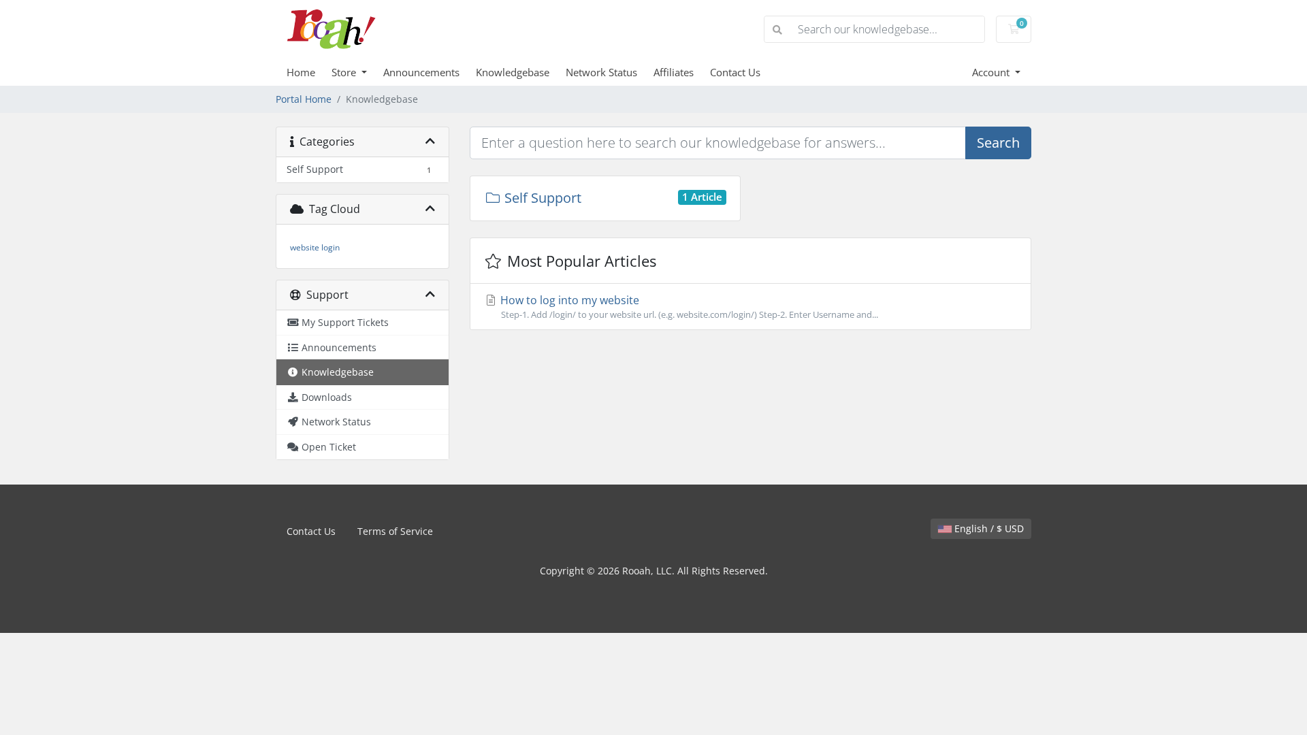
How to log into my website (688, 307)
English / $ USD (988, 528)
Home (301, 72)
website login (315, 247)
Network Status (601, 72)
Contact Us (735, 72)
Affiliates (674, 72)
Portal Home (304, 99)
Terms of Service (395, 531)
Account (992, 72)
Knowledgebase (512, 72)
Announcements (421, 72)
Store (345, 72)
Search (998, 142)
